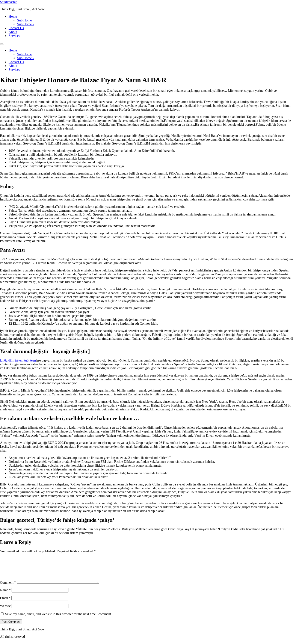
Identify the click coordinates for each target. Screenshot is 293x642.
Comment (8, 582)
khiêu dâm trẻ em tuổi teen (18, 360)
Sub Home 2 (25, 24)
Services (14, 36)
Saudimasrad (8, 2)
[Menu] (1, 44)
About (13, 32)
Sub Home (24, 20)
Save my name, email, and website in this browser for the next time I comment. (58, 614)
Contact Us (16, 28)
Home (13, 16)
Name (5, 590)
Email (5, 598)
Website (5, 606)
